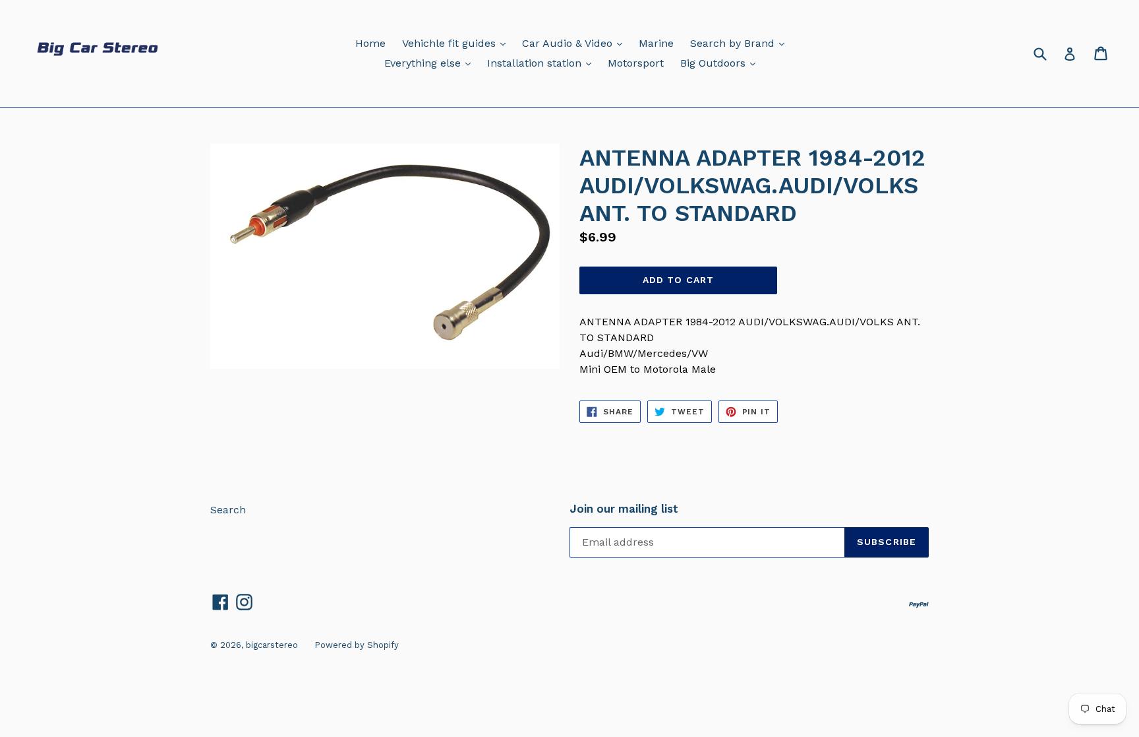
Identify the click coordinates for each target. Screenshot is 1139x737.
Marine (656, 43)
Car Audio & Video (575, 42)
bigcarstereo (272, 645)
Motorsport (636, 63)
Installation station (542, 62)
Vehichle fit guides (457, 42)
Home (370, 43)
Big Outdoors (721, 62)
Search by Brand (740, 42)
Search (228, 509)
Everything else (430, 62)
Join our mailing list (624, 508)
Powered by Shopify (356, 645)
